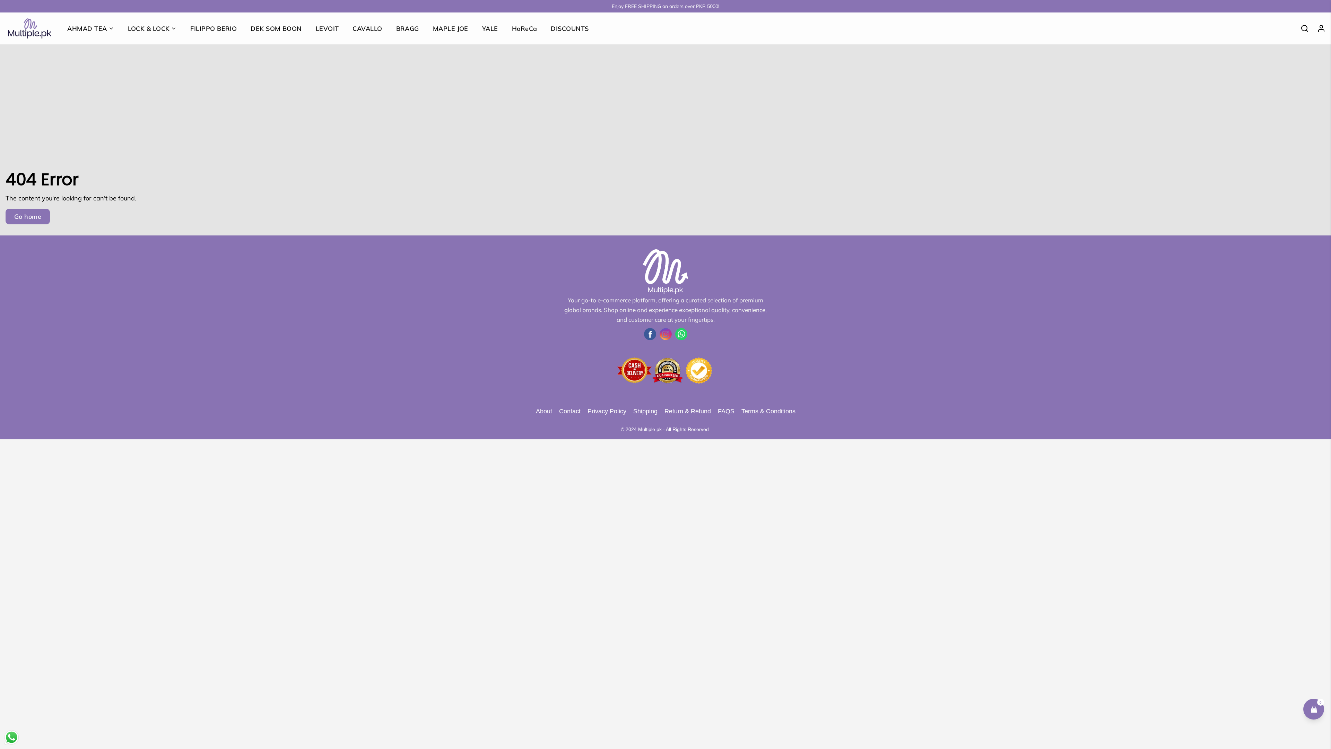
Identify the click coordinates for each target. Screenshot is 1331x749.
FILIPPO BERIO (213, 29)
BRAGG (407, 29)
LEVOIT (327, 29)
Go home (27, 217)
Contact (570, 411)
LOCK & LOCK (149, 29)
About (544, 411)
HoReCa (524, 29)
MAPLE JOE (450, 29)
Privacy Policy (607, 411)
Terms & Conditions (768, 411)
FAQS (726, 411)
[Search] (1302, 28)
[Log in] (1318, 28)
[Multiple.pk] (29, 28)
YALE (490, 29)
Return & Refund (687, 411)
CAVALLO (367, 29)
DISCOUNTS (570, 29)
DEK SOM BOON (276, 29)
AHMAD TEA (87, 29)
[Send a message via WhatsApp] (11, 737)
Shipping (645, 411)
